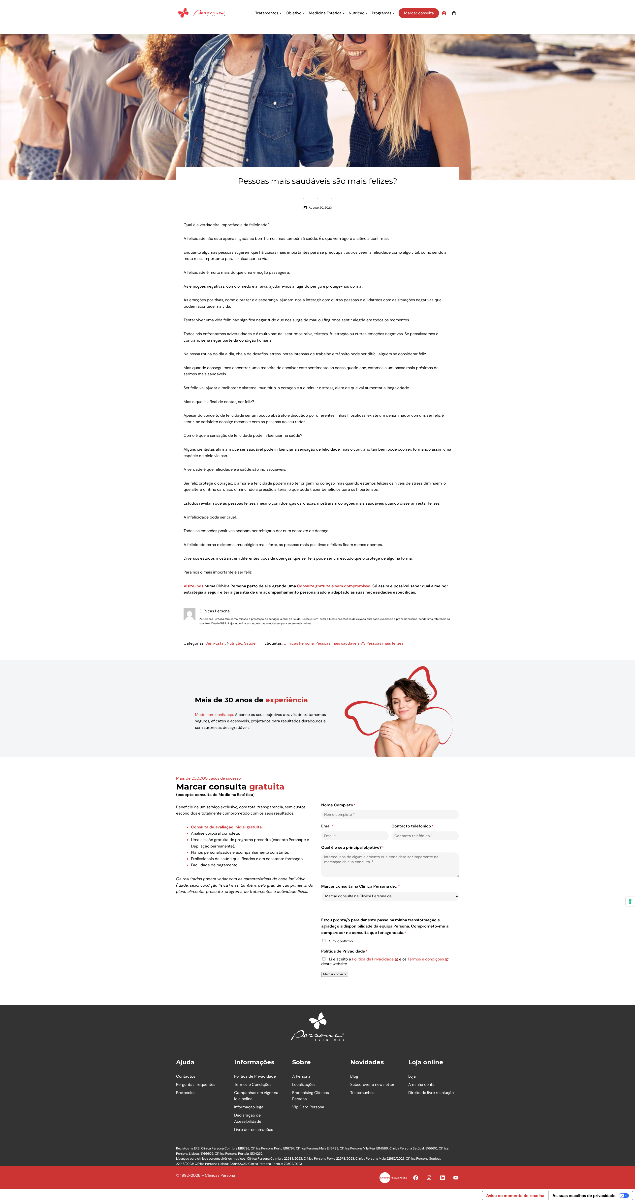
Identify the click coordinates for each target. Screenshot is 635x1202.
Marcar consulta (419, 13)
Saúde (249, 643)
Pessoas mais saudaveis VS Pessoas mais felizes (359, 643)
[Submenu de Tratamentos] (280, 13)
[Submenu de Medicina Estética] (344, 13)
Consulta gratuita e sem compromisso (333, 586)
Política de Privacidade (373, 959)
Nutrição (234, 643)
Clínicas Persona (299, 643)
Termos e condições (426, 959)
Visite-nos (193, 586)
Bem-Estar (215, 643)
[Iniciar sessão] (444, 13)
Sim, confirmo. (341, 941)
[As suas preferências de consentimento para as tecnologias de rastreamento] (630, 901)
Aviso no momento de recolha (515, 1195)
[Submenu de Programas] (393, 13)
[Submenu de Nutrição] (366, 13)
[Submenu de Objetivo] (303, 13)
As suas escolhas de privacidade (584, 1195)
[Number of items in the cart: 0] (454, 13)
